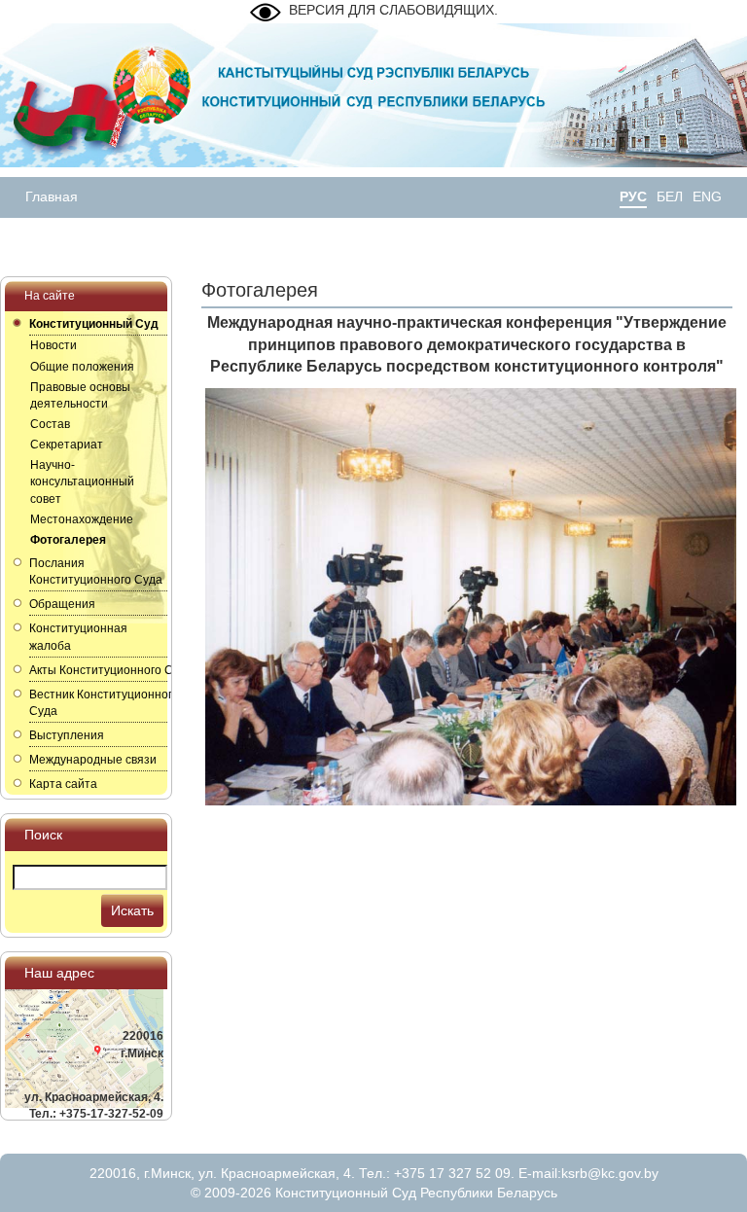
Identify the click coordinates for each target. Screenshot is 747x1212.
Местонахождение (81, 519)
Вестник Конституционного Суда (98, 703)
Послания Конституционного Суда (95, 571)
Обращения (62, 604)
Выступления (66, 735)
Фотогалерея (68, 540)
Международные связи (93, 759)
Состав (50, 424)
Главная (51, 196)
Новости (53, 345)
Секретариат (66, 444)
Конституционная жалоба (78, 637)
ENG (707, 196)
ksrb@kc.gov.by (609, 1173)
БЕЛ (670, 196)
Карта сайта (63, 784)
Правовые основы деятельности (80, 395)
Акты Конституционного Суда (98, 670)
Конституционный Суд (94, 324)
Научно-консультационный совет (82, 481)
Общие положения (82, 367)
